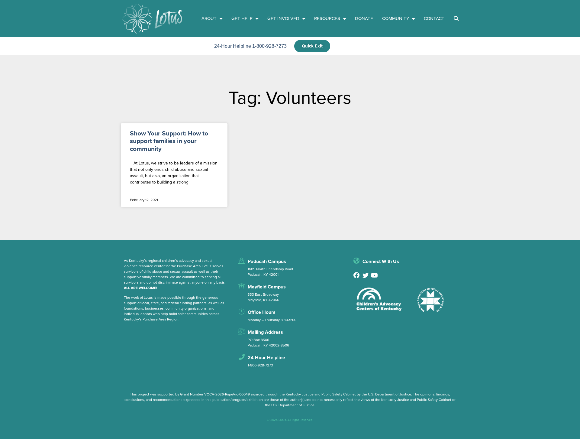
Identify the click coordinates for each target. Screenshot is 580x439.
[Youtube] (375, 275)
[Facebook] (356, 275)
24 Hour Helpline (266, 357)
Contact (434, 18)
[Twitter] (365, 275)
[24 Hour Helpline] (242, 357)
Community (395, 18)
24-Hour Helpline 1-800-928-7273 (250, 46)
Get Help (242, 18)
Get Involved (283, 18)
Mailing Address (265, 332)
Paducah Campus (267, 261)
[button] (456, 18)
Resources (327, 18)
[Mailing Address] (242, 332)
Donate (364, 18)
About (209, 18)
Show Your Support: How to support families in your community (169, 140)
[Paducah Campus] (242, 261)
